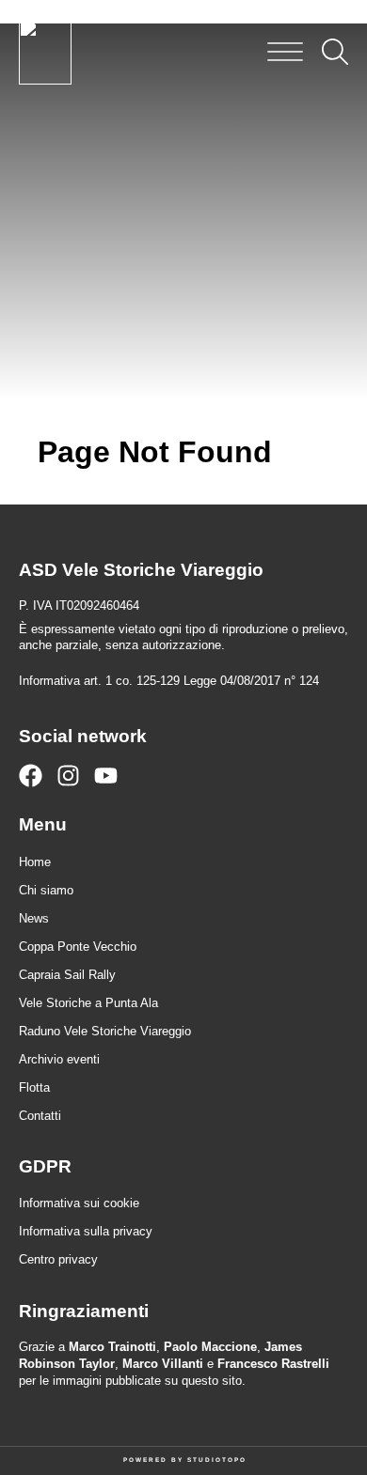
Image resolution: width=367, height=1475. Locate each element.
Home (35, 862)
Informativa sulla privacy (85, 1231)
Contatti (40, 1116)
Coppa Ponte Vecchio (77, 946)
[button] (285, 51)
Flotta (34, 1087)
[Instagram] (68, 775)
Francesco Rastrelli (273, 1364)
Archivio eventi (59, 1059)
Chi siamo (46, 890)
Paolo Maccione (210, 1347)
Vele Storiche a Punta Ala (88, 1003)
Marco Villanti (162, 1364)
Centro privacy (58, 1259)
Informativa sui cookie (79, 1203)
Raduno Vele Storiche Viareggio (105, 1031)
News (34, 918)
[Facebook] (30, 775)
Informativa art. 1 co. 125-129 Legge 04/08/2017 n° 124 (169, 681)
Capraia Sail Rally (67, 975)
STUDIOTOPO (217, 1459)
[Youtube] (106, 775)
